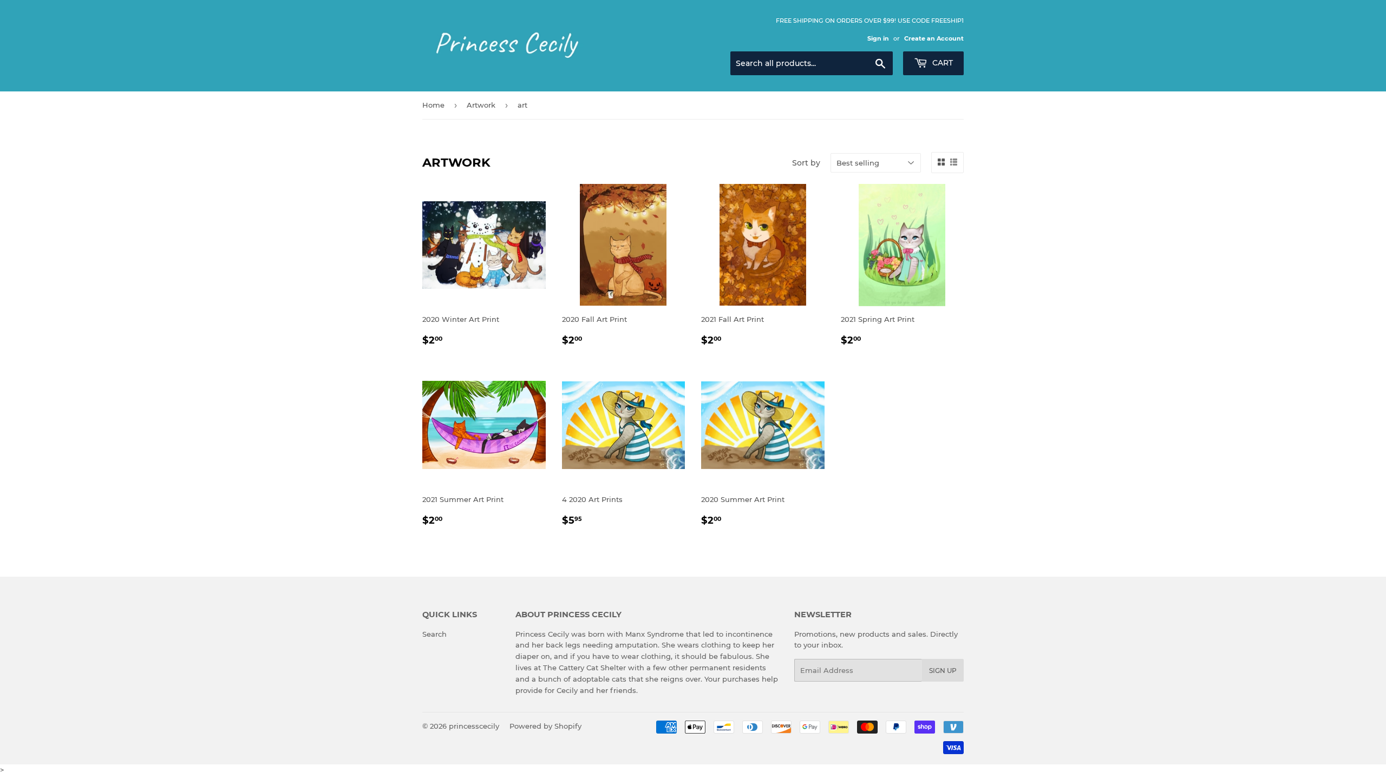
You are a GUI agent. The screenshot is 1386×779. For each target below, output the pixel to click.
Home (433, 105)
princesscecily (474, 726)
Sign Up (943, 670)
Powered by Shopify (545, 726)
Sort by (806, 163)
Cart (941, 63)
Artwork (481, 105)
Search (434, 634)
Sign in (878, 38)
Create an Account (934, 38)
